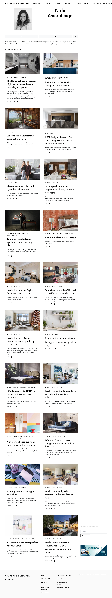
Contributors (61, 579)
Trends (24, 132)
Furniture (15, 387)
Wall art (31, 539)
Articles (10, 77)
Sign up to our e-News (62, 583)
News (24, 77)
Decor (9, 387)
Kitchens (48, 78)
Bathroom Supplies (63, 587)
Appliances (10, 233)
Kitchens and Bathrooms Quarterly (31, 42)
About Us (43, 575)
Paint (23, 438)
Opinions (67, 233)
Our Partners (45, 593)
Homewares (23, 387)
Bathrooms (17, 77)
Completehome (17, 3)
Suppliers (44, 582)
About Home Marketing (45, 588)
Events (62, 77)
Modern (62, 436)
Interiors (55, 182)
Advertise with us (46, 579)
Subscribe (85, 535)
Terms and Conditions (64, 575)
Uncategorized (12, 235)
